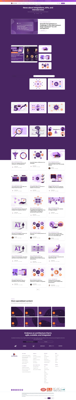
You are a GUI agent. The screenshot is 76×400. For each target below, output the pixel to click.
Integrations (34, 358)
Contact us (63, 3)
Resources (37, 13)
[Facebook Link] (12, 390)
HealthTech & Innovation (25, 367)
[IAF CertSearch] (43, 389)
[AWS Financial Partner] (59, 390)
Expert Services (46, 359)
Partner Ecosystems (25, 360)
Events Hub (34, 361)
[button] (20, 3)
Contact (56, 356)
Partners (56, 359)
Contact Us (56, 366)
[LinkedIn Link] (18, 390)
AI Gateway (34, 355)
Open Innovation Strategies (37, 369)
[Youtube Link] (20, 390)
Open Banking (35, 362)
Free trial (45, 341)
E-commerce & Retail (25, 370)
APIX (45, 366)
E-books (45, 372)
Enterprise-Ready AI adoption (26, 355)
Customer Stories (46, 369)
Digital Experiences (24, 359)
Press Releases (46, 382)
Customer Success (46, 362)
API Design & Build (35, 366)
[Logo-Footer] (16, 355)
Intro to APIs (46, 368)
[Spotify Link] (22, 390)
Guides (45, 375)
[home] (14, 3)
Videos (45, 378)
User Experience (46, 356)
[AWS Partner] (55, 390)
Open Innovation (24, 363)
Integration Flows (35, 368)
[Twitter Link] (16, 390)
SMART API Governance (36, 359)
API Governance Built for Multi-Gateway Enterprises (26, 357)
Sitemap (56, 362)
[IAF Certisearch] (43, 389)
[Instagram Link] (14, 390)
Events (45, 381)
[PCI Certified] (63, 390)
